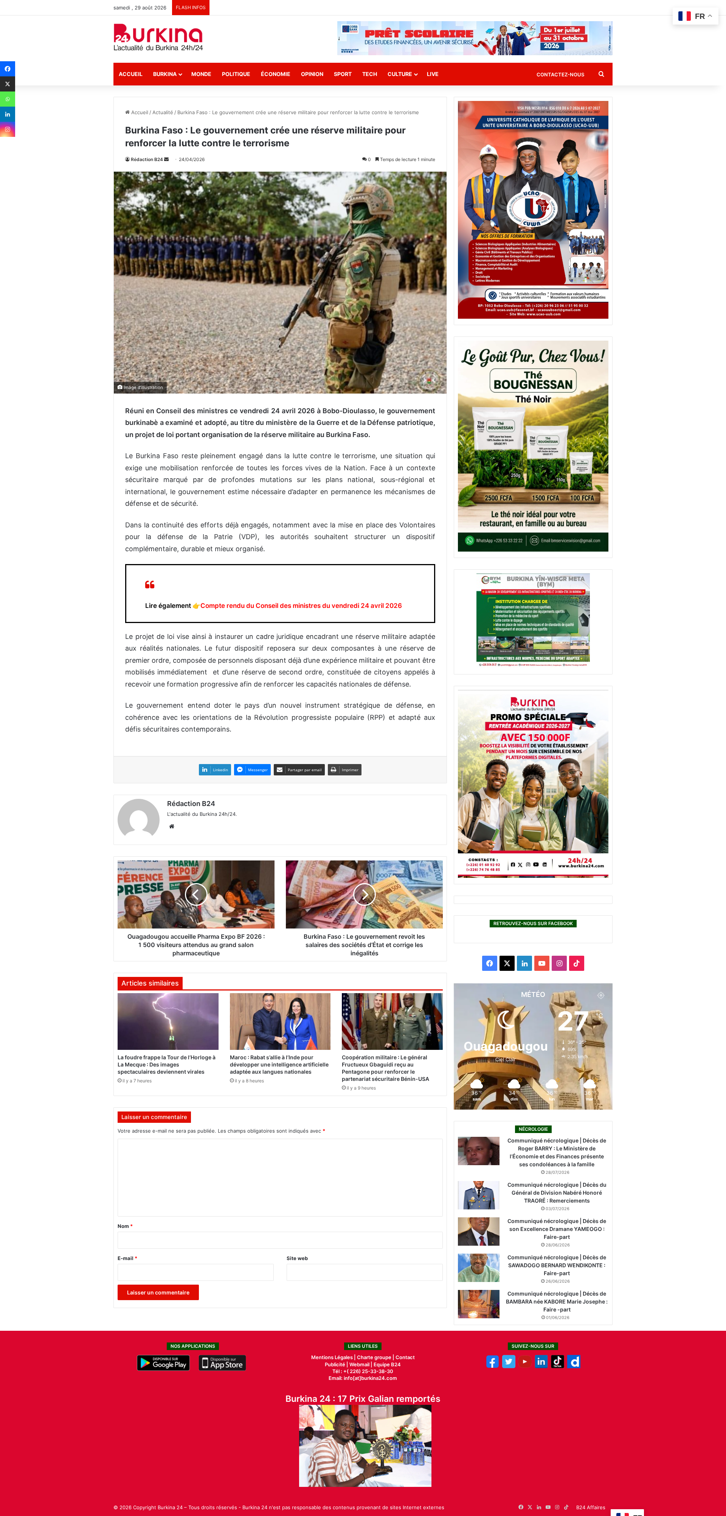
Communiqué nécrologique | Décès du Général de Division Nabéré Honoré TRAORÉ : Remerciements (557, 1192)
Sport (343, 74)
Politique (236, 74)
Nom (125, 1226)
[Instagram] (7, 129)
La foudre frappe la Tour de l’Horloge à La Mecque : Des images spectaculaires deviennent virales (167, 1064)
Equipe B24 (386, 1364)
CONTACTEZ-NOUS (560, 74)
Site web (297, 1258)
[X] (7, 83)
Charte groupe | (376, 1357)
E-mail (127, 1258)
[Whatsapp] (7, 99)
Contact (405, 1357)
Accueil (131, 74)
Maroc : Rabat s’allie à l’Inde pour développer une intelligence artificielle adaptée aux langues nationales (279, 1064)
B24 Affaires (590, 1507)
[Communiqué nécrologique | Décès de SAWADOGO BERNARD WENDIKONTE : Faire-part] (479, 1268)
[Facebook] (7, 68)
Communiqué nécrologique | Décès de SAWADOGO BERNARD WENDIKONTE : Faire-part (556, 1265)
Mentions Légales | (334, 1357)
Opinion (312, 74)
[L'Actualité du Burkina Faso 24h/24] (158, 37)
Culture (400, 74)
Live (433, 74)
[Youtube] (525, 1366)
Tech (369, 74)
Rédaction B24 (147, 159)
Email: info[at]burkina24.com (363, 1378)
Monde (201, 74)
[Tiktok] (557, 1366)
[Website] (171, 826)
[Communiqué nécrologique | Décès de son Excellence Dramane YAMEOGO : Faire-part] (479, 1231)
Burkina (165, 74)
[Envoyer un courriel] (166, 159)
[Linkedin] (7, 114)
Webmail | (360, 1364)
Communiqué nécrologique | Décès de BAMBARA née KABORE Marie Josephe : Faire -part (557, 1301)
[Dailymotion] (573, 1366)
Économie (275, 74)
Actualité (162, 112)
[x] (508, 1366)
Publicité (335, 1364)
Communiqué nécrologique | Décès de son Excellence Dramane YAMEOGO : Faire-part (556, 1229)
